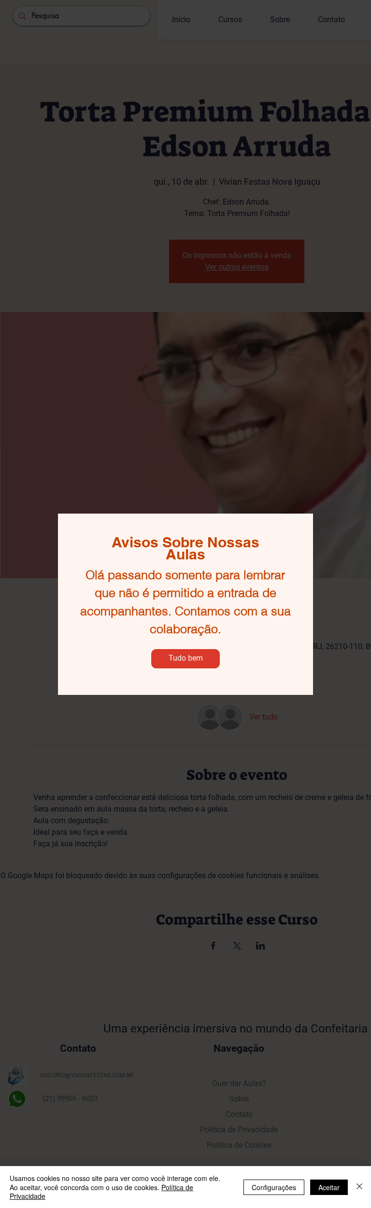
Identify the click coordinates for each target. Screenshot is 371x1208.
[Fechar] (359, 1187)
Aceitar (329, 1187)
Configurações (274, 1187)
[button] (185, 658)
